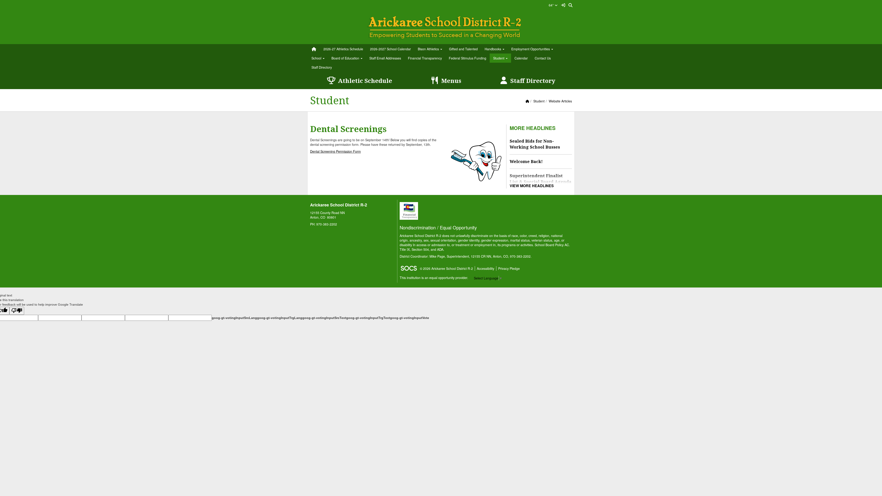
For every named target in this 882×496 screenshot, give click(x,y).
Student (539, 101)
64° (552, 5)
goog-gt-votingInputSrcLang (234, 318)
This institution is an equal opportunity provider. (434, 277)
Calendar (521, 58)
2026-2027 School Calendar (390, 49)
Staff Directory (321, 67)
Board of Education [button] (345, 58)
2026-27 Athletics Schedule (343, 49)
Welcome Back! (526, 161)
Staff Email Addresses (385, 58)
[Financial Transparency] (409, 210)
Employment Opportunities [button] (531, 49)
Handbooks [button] (493, 49)
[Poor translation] (16, 311)
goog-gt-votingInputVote (409, 318)
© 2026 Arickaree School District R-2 (446, 268)
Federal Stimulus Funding (467, 58)
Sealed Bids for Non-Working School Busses (535, 144)
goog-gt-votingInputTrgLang (279, 318)
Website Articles (560, 101)
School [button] (316, 58)
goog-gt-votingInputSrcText (324, 318)
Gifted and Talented (463, 49)
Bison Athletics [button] (429, 49)
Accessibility (485, 268)
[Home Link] (314, 49)
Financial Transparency (425, 58)
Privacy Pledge (509, 268)
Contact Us (543, 58)
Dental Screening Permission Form (335, 151)
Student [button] (499, 58)
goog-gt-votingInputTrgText (368, 318)
